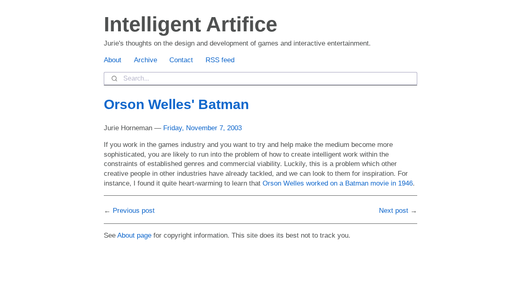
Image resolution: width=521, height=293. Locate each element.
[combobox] (260, 78)
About (112, 60)
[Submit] (113, 78)
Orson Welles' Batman (176, 104)
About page (134, 235)
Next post (393, 210)
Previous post (134, 210)
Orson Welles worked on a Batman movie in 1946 (338, 183)
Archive (145, 60)
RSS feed (220, 60)
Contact (181, 60)
